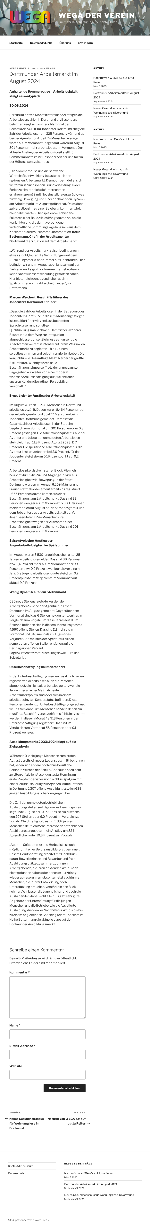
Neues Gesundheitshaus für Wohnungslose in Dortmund (99, 1194)
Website (15, 1066)
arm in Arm (85, 42)
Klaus (51, 68)
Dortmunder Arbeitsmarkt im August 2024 (90, 1184)
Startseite (16, 42)
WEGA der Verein (96, 15)
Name (14, 1025)
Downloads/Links (41, 42)
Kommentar (19, 972)
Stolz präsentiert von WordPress (28, 1220)
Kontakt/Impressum (20, 1166)
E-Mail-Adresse (22, 1046)
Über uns (65, 42)
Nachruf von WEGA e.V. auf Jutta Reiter (88, 1173)
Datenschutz (16, 1173)
